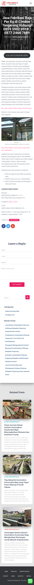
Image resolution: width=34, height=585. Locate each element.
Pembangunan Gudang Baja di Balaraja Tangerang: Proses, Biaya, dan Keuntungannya (17, 338)
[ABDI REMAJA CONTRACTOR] (10, 3)
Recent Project (24, 571)
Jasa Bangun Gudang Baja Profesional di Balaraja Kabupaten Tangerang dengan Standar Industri (17, 328)
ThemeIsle (23, 580)
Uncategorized (14, 219)
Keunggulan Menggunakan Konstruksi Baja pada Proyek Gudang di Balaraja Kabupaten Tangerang (17, 348)
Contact (5, 576)
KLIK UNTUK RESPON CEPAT (17, 55)
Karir (13, 576)
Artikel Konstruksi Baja (12, 311)
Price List (14, 571)
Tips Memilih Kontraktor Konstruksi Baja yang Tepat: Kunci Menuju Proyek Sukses (16, 483)
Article (28, 576)
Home (6, 571)
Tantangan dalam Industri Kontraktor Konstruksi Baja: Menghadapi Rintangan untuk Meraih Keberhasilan (16, 536)
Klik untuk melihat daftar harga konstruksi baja (16, 108)
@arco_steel (13, 202)
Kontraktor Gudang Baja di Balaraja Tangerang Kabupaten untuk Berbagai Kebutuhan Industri (16, 358)
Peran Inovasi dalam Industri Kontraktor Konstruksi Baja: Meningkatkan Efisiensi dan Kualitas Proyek (16, 430)
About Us (20, 576)
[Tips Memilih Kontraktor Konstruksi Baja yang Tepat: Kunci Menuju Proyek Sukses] (17, 464)
